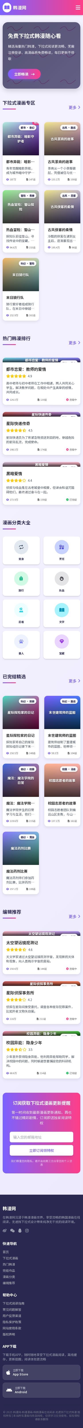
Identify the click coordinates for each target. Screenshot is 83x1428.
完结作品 (9, 1270)
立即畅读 (21, 74)
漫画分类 (9, 1276)
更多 (73, 107)
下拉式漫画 (10, 1258)
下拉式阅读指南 (13, 1303)
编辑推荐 (9, 1283)
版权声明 (9, 1334)
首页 (6, 1252)
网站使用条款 (12, 1328)
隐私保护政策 (12, 1322)
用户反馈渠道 (12, 1315)
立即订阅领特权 (41, 1150)
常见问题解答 (12, 1309)
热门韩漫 (9, 1264)
